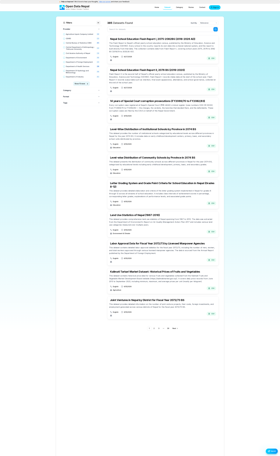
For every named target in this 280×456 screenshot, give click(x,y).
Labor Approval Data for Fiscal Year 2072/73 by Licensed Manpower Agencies (157, 243)
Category (179, 7)
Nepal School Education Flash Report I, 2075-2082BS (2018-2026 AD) (152, 39)
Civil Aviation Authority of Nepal (78, 53)
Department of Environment (76, 58)
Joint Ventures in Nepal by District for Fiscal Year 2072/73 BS (147, 300)
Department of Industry (75, 77)
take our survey (105, 2)
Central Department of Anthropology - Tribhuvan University (80, 48)
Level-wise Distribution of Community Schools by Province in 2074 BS (152, 157)
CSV (212, 58)
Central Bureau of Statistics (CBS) (79, 43)
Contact (202, 7)
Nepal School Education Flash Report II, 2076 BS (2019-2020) (147, 70)
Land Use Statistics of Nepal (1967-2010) (135, 215)
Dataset (167, 7)
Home (157, 7)
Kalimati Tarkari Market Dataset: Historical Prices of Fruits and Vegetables (155, 271)
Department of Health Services (77, 66)
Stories (191, 7)
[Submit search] (215, 29)
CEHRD (68, 38)
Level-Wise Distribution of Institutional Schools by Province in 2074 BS (153, 129)
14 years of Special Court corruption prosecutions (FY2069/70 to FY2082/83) (157, 101)
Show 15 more (80, 84)
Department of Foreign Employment (79, 62)
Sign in (216, 7)
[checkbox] (64, 34)
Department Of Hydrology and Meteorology (77, 72)
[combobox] (209, 23)
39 (168, 328)
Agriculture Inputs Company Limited (79, 34)
